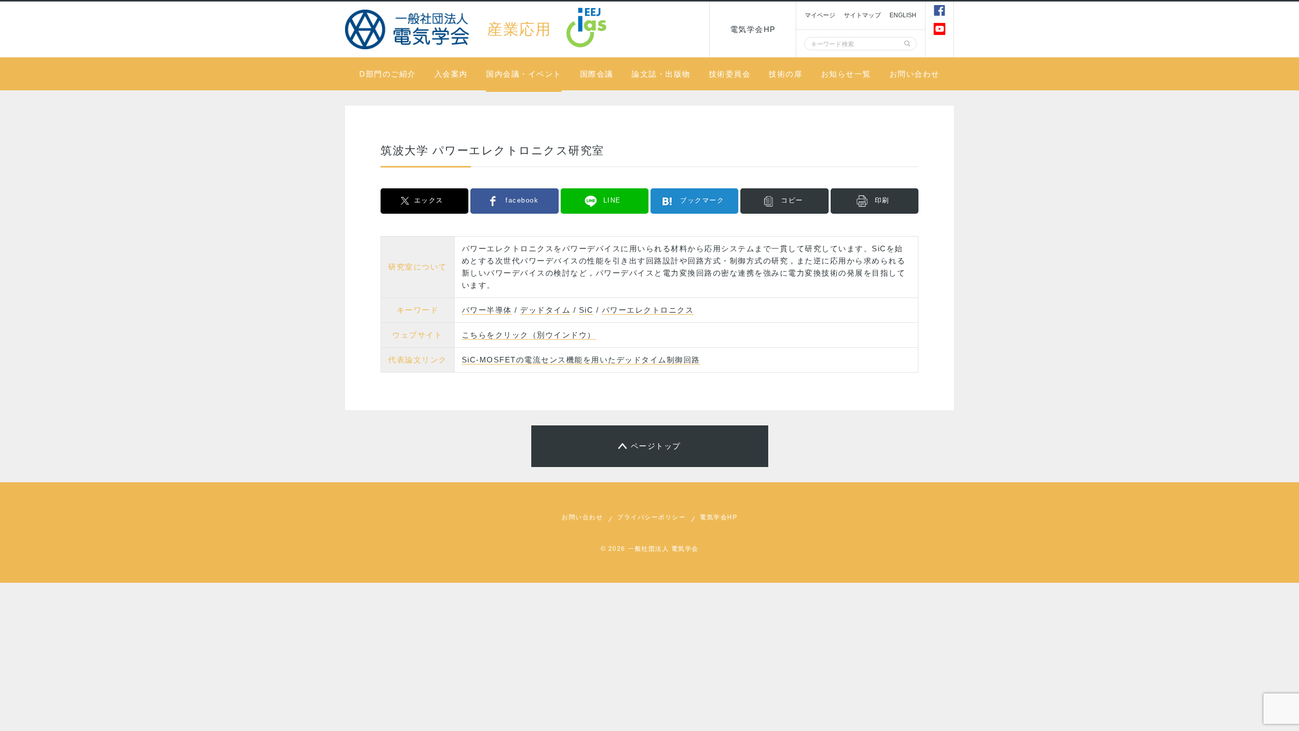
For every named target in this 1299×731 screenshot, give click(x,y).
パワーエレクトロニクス (648, 310)
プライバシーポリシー (651, 517)
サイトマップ (862, 15)
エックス (428, 200)
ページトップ (656, 446)
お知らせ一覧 (846, 74)
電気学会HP (753, 29)
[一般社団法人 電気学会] (408, 29)
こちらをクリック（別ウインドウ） (529, 334)
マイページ (820, 15)
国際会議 (596, 74)
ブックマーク (702, 200)
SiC (586, 310)
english (903, 15)
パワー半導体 (487, 310)
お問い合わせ (915, 74)
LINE (612, 200)
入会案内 (451, 74)
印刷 (882, 200)
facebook (521, 200)
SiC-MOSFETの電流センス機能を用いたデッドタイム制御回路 (581, 359)
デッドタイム (545, 310)
